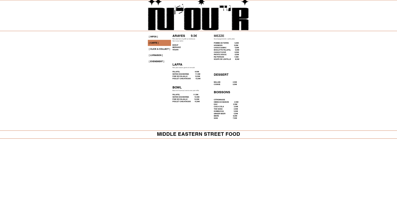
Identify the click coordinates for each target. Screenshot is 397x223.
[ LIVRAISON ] (156, 55)
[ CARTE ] (153, 43)
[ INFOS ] (153, 36)
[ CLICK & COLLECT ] (159, 49)
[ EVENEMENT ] (156, 61)
